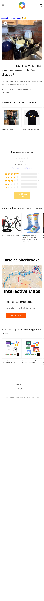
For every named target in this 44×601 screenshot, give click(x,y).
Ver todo (39, 208)
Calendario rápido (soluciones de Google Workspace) (31, 362)
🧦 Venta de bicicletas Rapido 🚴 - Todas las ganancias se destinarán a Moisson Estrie (30, 238)
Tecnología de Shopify (34, 397)
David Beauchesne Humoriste (31, 130)
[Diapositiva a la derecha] (27, 140)
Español (20, 389)
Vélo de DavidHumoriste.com (11, 235)
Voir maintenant (16, 315)
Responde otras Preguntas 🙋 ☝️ (13, 18)
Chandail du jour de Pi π (9, 130)
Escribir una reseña (22, 195)
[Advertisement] (22, 501)
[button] (2, 5)
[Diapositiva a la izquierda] (16, 140)
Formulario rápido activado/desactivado (8, 362)
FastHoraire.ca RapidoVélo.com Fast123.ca (19, 397)
